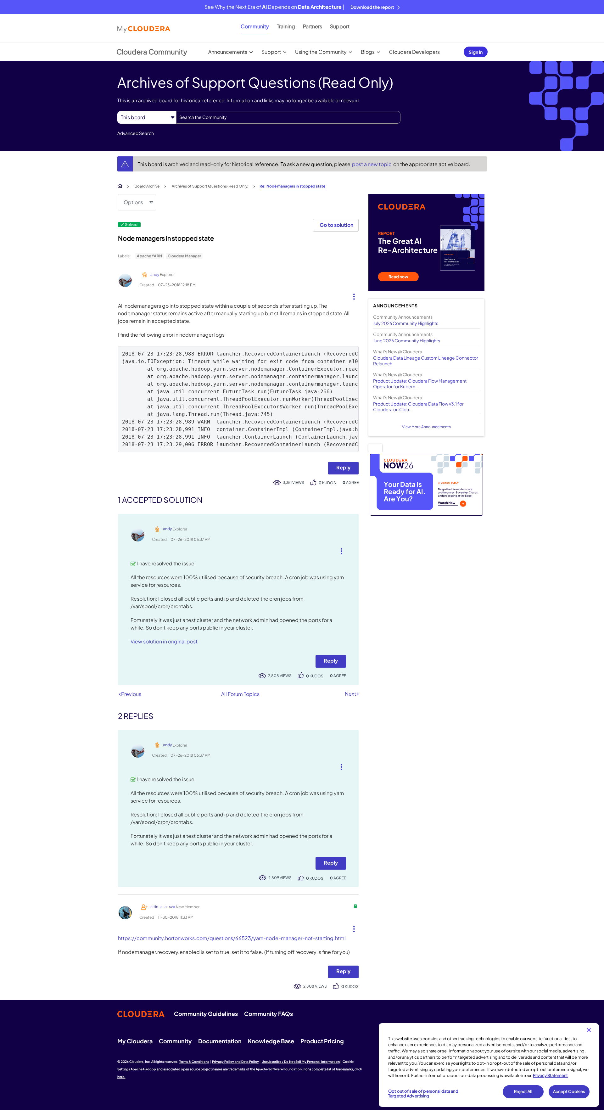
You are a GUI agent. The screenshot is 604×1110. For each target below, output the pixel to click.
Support (340, 26)
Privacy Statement (550, 1075)
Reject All (523, 1091)
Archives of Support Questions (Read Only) (210, 186)
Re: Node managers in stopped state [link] (292, 186)
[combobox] (288, 117)
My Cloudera (135, 1041)
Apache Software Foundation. (279, 1069)
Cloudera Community (151, 51)
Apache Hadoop (143, 1069)
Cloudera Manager (184, 256)
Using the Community (321, 51)
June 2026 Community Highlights (406, 340)
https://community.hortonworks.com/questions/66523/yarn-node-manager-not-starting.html (232, 938)
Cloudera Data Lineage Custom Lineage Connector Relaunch (425, 360)
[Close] (589, 1030)
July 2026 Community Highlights (405, 323)
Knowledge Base (271, 1041)
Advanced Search (135, 133)
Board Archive (147, 186)
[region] (489, 1065)
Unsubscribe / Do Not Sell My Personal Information (301, 1061)
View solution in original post (164, 641)
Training (286, 26)
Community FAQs (268, 1013)
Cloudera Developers (414, 51)
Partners (312, 26)
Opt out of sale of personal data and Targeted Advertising (423, 1094)
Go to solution (336, 224)
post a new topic (372, 164)
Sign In (476, 52)
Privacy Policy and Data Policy (235, 1061)
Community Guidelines (206, 1013)
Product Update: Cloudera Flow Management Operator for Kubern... (420, 383)
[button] (351, 295)
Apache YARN (149, 256)
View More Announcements (426, 426)
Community (255, 26)
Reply (343, 467)
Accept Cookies (569, 1091)
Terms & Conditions (194, 1061)
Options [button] (133, 202)
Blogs (368, 51)
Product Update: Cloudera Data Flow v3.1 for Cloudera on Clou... (418, 406)
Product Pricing (322, 1041)
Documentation (220, 1041)
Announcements (227, 51)
